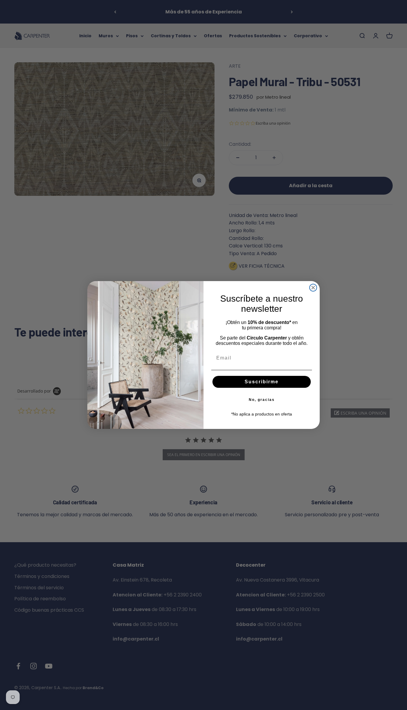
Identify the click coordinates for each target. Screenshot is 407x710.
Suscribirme (262, 381)
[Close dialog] (313, 287)
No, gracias (262, 400)
